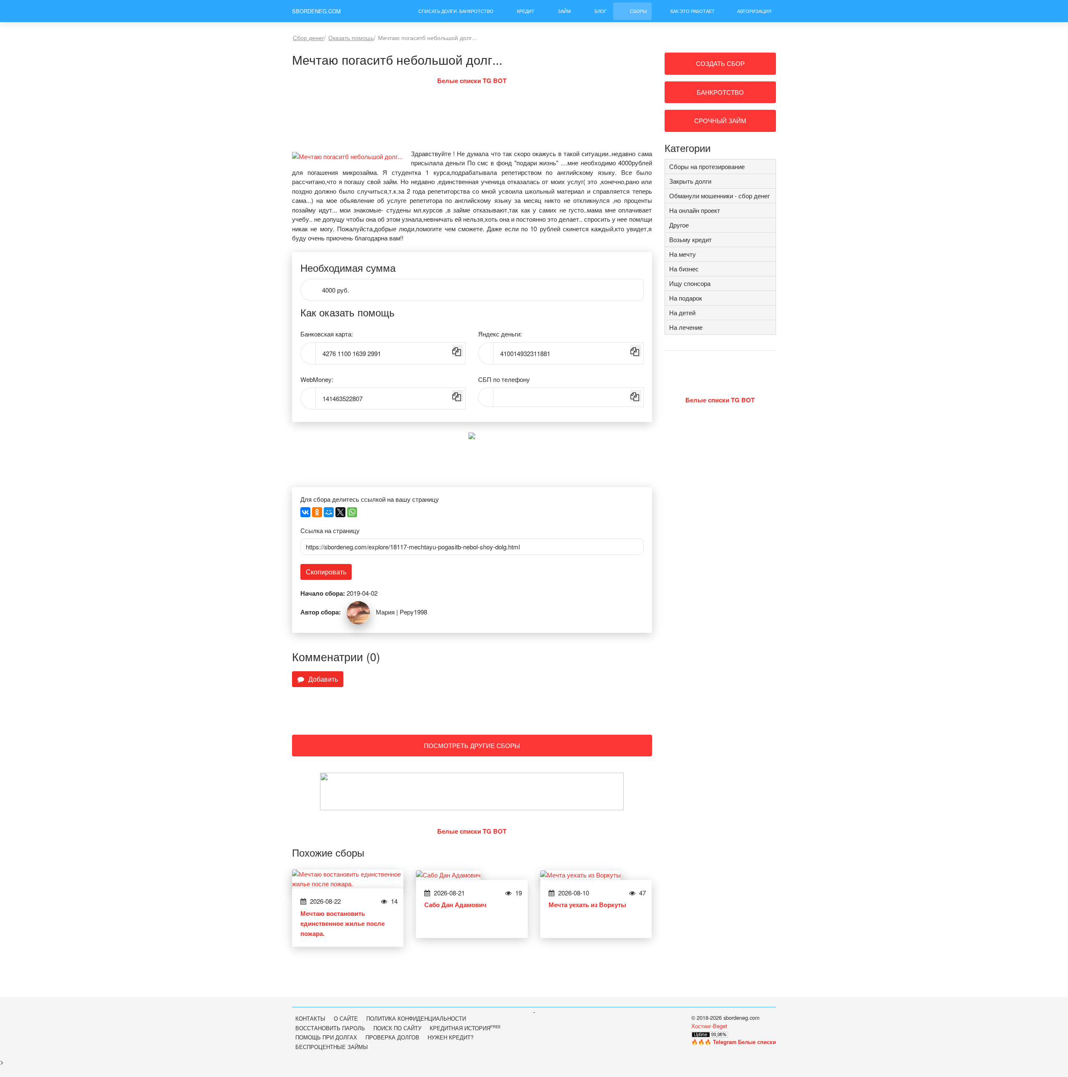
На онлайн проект (694, 210)
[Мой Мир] (329, 512)
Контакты (310, 1018)
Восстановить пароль (330, 1028)
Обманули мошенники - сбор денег (719, 195)
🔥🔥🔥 (733, 1042)
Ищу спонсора (689, 283)
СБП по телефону (504, 379)
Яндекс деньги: (500, 333)
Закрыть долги (690, 181)
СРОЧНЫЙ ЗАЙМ (720, 120)
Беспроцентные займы (331, 1047)
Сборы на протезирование (707, 166)
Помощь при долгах (326, 1037)
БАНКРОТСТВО (720, 92)
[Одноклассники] (317, 512)
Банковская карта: (326, 333)
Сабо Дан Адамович (455, 904)
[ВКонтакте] (305, 512)
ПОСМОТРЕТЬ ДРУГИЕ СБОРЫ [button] (472, 745)
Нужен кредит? (451, 1037)
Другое (679, 224)
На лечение (686, 327)
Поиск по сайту (397, 1028)
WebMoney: (316, 379)
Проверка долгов (392, 1037)
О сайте (346, 1018)
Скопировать (326, 571)
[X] (340, 512)
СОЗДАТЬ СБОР (720, 63)
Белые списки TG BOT (471, 80)
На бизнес (684, 268)
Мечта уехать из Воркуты (587, 904)
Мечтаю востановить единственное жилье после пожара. (342, 923)
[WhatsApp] (352, 512)
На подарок (685, 297)
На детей (682, 312)
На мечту (682, 254)
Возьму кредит (690, 239)
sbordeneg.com (316, 11)
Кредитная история (465, 1028)
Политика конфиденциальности (416, 1018)
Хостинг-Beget (709, 1026)
